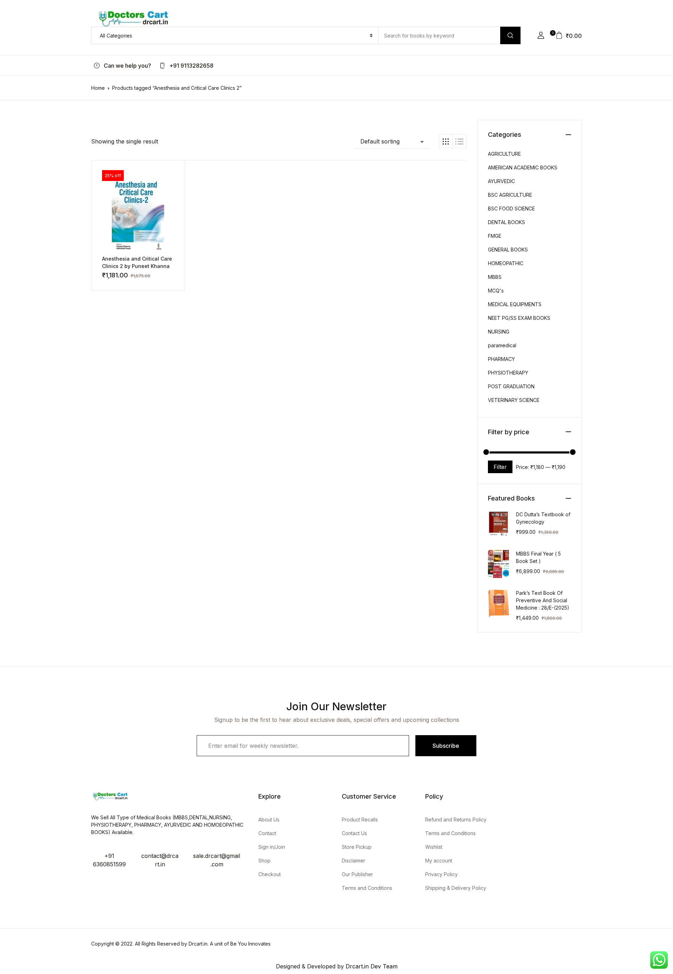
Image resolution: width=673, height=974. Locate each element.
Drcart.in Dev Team (370, 966)
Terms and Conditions (367, 888)
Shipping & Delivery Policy (455, 888)
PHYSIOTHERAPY (508, 373)
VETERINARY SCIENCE (513, 400)
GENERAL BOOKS (508, 250)
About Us (268, 819)
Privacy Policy (441, 874)
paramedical (502, 345)
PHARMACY (501, 359)
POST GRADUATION (511, 386)
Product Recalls (360, 819)
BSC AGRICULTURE (510, 195)
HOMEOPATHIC (505, 263)
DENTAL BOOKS (506, 222)
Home (98, 88)
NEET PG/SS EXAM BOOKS (519, 318)
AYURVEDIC (501, 181)
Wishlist (433, 847)
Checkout (269, 874)
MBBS (495, 277)
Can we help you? (126, 65)
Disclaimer (353, 861)
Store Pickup (357, 847)
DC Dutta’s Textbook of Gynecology (543, 518)
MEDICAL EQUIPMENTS (515, 304)
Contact (267, 833)
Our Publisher (357, 874)
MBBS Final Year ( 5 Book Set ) (538, 557)
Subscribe (446, 745)
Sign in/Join (271, 847)
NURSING (498, 332)
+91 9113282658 (190, 65)
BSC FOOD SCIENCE (511, 208)
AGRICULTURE (504, 154)
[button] (541, 35)
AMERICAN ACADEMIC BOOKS (522, 167)
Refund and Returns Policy (456, 819)
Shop (264, 861)
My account (438, 861)
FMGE (494, 236)
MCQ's (496, 291)
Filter (500, 466)
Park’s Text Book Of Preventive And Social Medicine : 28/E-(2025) (542, 600)
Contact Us (354, 833)
